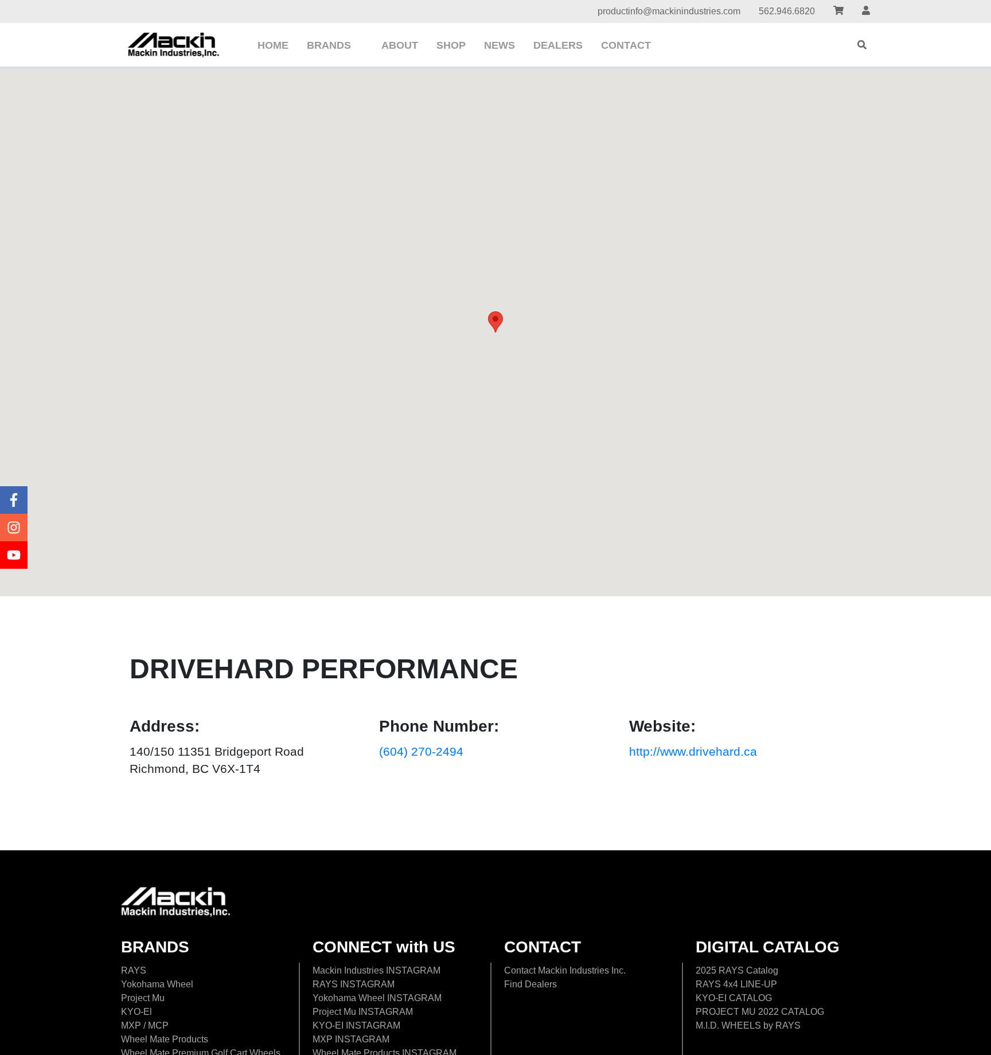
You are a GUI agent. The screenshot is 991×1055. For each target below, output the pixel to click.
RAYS (133, 970)
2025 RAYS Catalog (737, 970)
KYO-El (136, 1012)
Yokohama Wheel (157, 984)
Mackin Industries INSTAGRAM (376, 970)
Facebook (14, 500)
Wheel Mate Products (164, 1039)
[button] (495, 322)
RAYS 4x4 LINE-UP (736, 984)
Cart (838, 12)
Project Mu (143, 998)
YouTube (14, 555)
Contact (626, 45)
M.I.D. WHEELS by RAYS (748, 1025)
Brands (329, 45)
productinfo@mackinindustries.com (669, 11)
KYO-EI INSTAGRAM (356, 1025)
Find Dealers (530, 984)
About (399, 45)
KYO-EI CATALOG (734, 998)
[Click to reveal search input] (862, 44)
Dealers (558, 45)
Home (272, 45)
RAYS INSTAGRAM (354, 984)
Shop (451, 45)
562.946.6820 (787, 11)
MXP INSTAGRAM (351, 1039)
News (499, 45)
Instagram (14, 527)
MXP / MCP (145, 1025)
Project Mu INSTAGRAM (363, 1012)
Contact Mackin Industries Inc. (565, 970)
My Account (866, 12)
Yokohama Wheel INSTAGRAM (377, 998)
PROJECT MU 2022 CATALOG (760, 1012)
